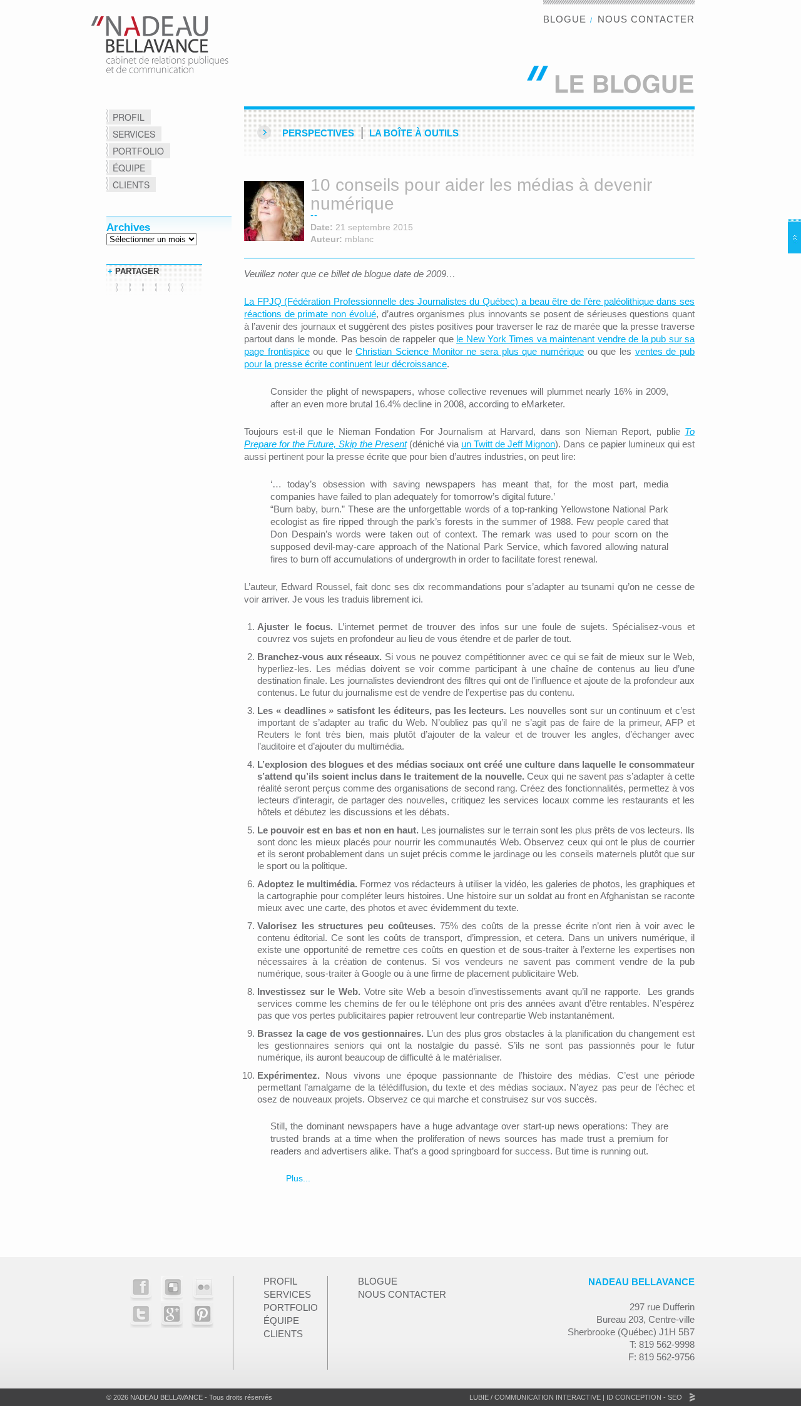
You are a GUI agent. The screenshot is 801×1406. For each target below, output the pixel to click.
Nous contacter (646, 19)
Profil (129, 117)
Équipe (129, 167)
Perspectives (318, 133)
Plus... (296, 1178)
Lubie (479, 1397)
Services (134, 134)
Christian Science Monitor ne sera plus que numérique (469, 351)
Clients (131, 184)
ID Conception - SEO (643, 1397)
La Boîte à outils (414, 133)
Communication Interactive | (549, 1397)
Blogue (564, 19)
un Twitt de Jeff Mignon (508, 444)
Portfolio (138, 151)
